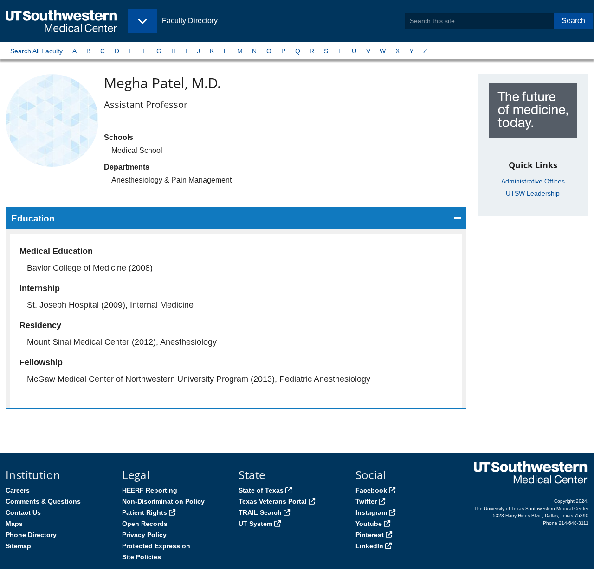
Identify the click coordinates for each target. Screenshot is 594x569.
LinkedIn (369, 546)
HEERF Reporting (149, 490)
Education (33, 218)
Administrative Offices (533, 181)
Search (573, 21)
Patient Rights (144, 512)
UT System (255, 523)
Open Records (145, 523)
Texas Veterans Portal (273, 501)
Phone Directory (31, 534)
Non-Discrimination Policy (163, 501)
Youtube (368, 523)
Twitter (366, 501)
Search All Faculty (36, 51)
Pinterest (369, 534)
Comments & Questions (43, 501)
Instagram (371, 512)
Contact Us (23, 512)
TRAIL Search (260, 512)
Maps (14, 523)
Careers (18, 490)
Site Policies (141, 557)
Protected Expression (156, 546)
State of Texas (261, 490)
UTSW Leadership (533, 193)
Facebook (371, 490)
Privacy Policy (144, 534)
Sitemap (18, 546)
